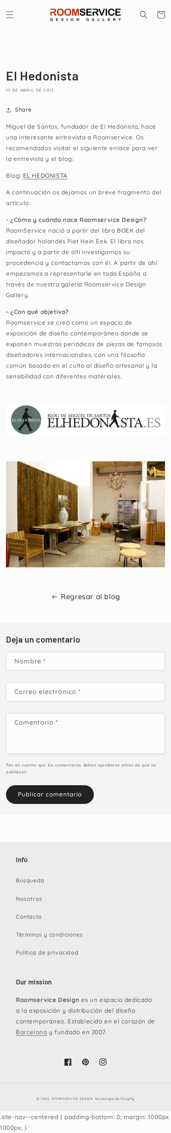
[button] (10, 15)
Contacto (29, 916)
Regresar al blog (90, 596)
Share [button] (23, 109)
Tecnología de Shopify (115, 1099)
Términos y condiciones (49, 934)
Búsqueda (30, 880)
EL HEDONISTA (45, 175)
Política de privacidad (47, 952)
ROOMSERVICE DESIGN (72, 1099)
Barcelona (31, 1032)
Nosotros (29, 898)
